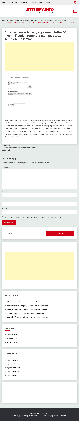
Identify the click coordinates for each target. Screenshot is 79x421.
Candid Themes (60, 416)
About (4, 2)
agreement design (13, 364)
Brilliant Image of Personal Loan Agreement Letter (25, 313)
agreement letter (13, 371)
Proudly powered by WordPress (25, 416)
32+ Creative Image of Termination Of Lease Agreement (28, 309)
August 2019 (12, 342)
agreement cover (13, 360)
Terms (47, 2)
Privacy (40, 2)
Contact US (12, 2)
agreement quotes (13, 375)
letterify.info (39, 9)
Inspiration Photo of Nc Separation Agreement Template (27, 317)
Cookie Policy (24, 2)
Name (4, 192)
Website (5, 209)
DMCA (33, 2)
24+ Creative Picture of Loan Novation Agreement (25, 302)
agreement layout (13, 368)
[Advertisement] (39, 56)
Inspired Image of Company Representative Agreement (27, 306)
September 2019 (13, 338)
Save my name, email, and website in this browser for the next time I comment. (33, 217)
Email (4, 200)
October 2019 (12, 335)
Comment (6, 168)
